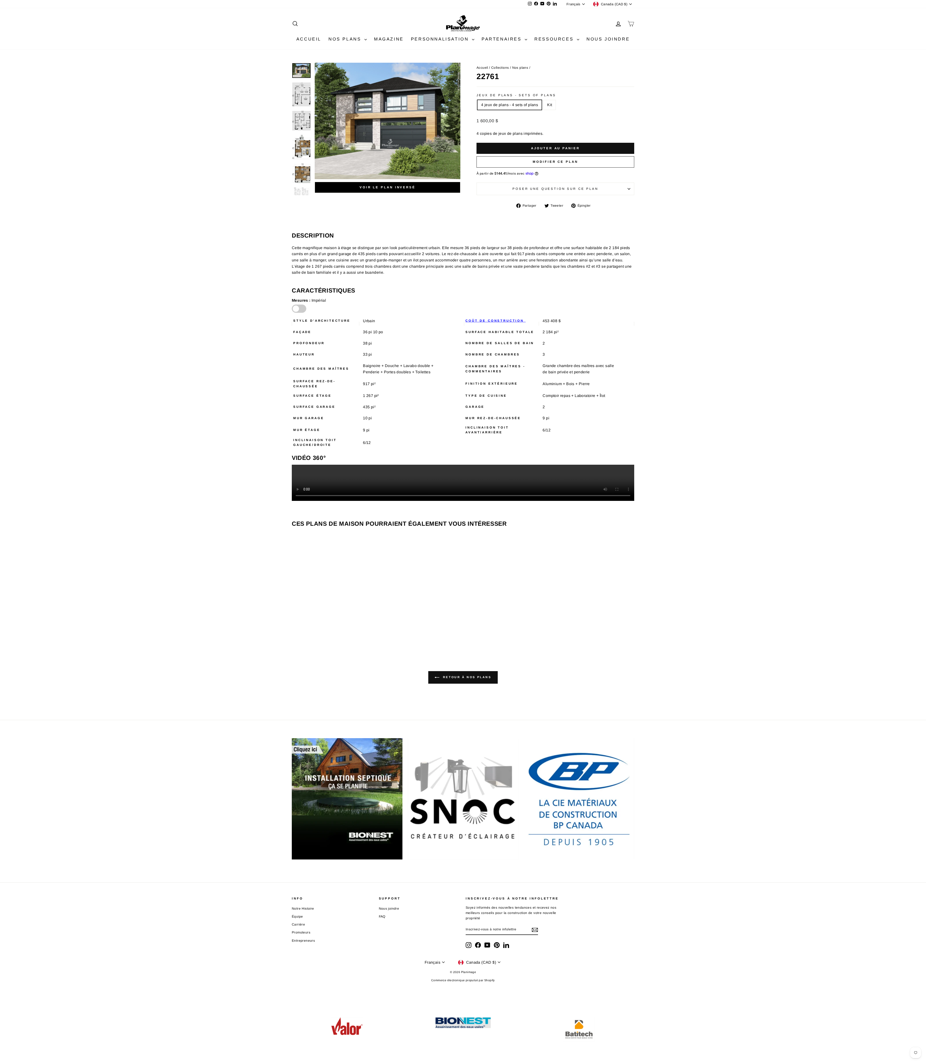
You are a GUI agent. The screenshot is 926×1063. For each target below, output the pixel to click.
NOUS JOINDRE (608, 39)
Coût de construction (495, 320)
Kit (549, 105)
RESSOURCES (555, 39)
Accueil (482, 67)
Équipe (297, 916)
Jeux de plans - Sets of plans (516, 95)
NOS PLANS (345, 39)
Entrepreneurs (303, 940)
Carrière (298, 924)
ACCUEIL (308, 39)
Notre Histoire (303, 908)
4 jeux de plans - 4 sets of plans (509, 105)
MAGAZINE (389, 39)
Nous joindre (389, 908)
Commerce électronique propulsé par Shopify (463, 980)
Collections (500, 67)
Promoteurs (301, 932)
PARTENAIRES (503, 39)
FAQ (382, 916)
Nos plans (520, 67)
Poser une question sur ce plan (555, 189)
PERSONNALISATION (441, 39)
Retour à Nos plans (466, 677)
